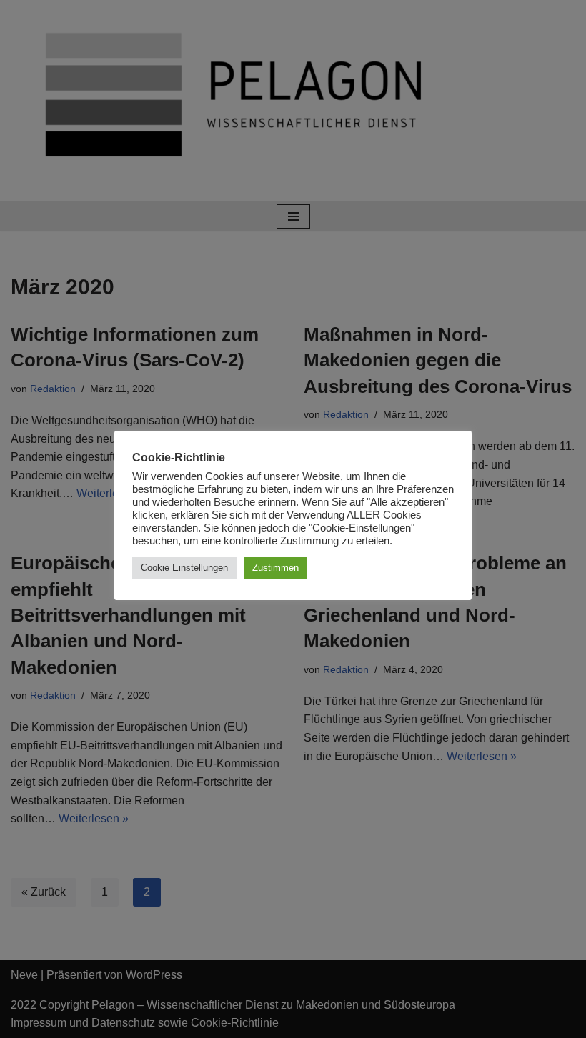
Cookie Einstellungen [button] (184, 567)
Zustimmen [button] (275, 567)
